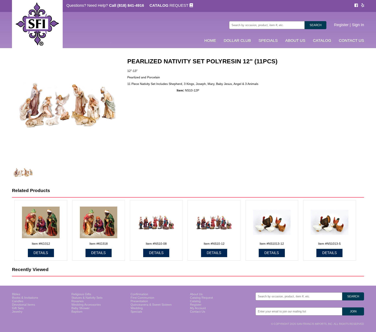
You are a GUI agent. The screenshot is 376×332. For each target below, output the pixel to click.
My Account (198, 308)
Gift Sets (18, 308)
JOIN (353, 311)
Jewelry (17, 311)
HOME (210, 40)
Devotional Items (23, 304)
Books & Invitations (25, 297)
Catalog (195, 301)
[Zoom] (66, 106)
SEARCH (315, 25)
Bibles (16, 294)
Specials (136, 311)
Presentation (139, 301)
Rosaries (77, 301)
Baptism (76, 311)
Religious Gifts (81, 294)
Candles (17, 301)
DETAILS (41, 253)
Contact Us (197, 311)
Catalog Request (201, 297)
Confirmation (139, 294)
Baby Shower (80, 308)
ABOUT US (295, 40)
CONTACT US (351, 40)
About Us (196, 294)
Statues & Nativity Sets (86, 297)
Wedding (137, 308)
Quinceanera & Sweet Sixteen (151, 304)
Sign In (358, 25)
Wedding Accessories (86, 304)
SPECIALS (268, 40)
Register (341, 25)
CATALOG (322, 40)
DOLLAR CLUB (237, 40)
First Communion (142, 297)
